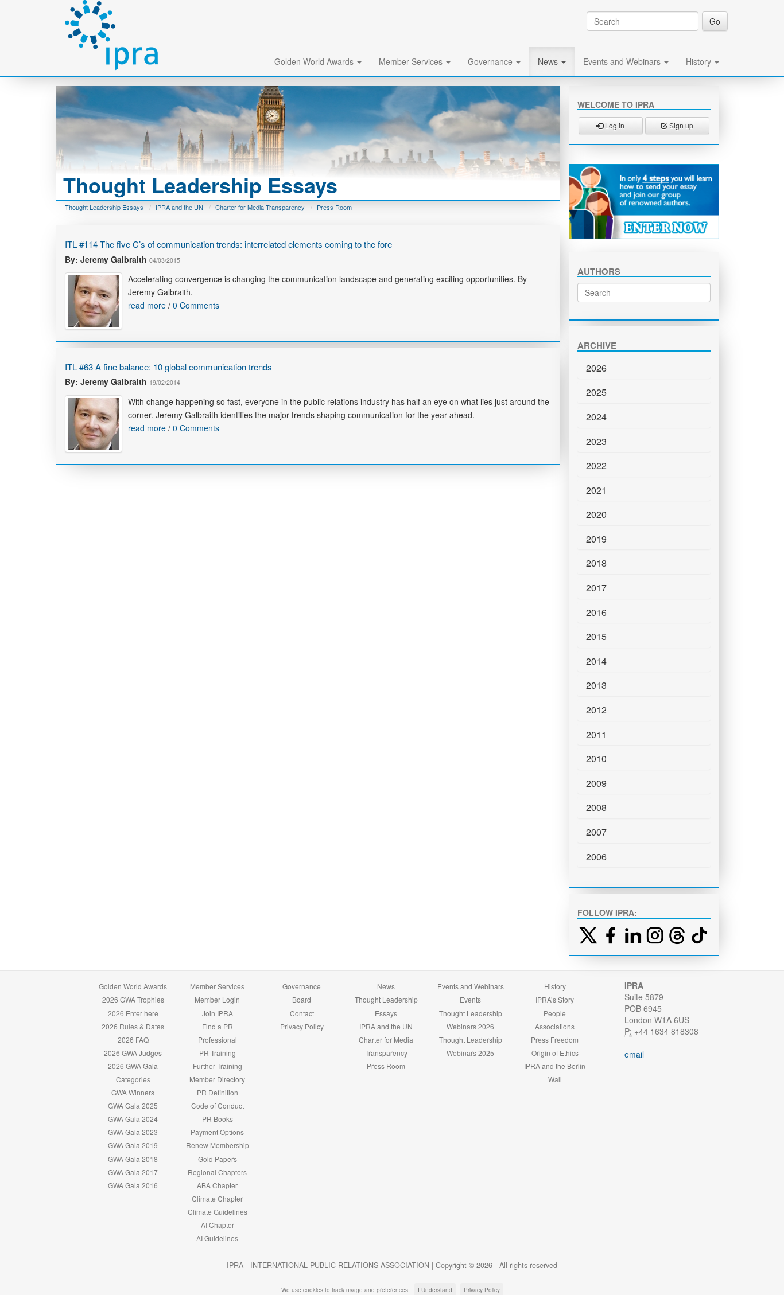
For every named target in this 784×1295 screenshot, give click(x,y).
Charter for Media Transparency (260, 207)
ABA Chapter (217, 1185)
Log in (613, 125)
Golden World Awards (315, 61)
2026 (596, 368)
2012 (596, 709)
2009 (596, 783)
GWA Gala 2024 (133, 1119)
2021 (596, 490)
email (634, 1054)
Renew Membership (217, 1145)
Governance (491, 61)
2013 (596, 685)
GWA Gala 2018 (133, 1159)
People (555, 1013)
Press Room (334, 207)
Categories (133, 1079)
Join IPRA (217, 1013)
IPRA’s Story (554, 999)
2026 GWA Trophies (133, 999)
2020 (596, 514)
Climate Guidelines (217, 1211)
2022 (596, 465)
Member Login (217, 999)
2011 (596, 734)
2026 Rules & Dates (133, 1026)
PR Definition (217, 1092)
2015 (596, 636)
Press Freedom (555, 1039)
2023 (596, 441)
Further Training (217, 1066)
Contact (302, 1013)
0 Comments (196, 305)
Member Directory (217, 1079)
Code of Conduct (217, 1105)
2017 (596, 587)
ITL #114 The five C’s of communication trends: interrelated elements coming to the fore (228, 244)
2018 (596, 563)
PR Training (217, 1053)
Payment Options (217, 1132)
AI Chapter (217, 1225)
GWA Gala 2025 (133, 1105)
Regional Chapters (217, 1172)
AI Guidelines (217, 1238)
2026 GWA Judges (133, 1053)
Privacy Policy (302, 1026)
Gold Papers (217, 1159)
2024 (596, 416)
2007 (596, 831)
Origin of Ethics (555, 1053)
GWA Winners (132, 1092)
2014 (596, 661)
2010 (596, 758)
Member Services (412, 61)
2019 (596, 538)
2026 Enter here (133, 1013)
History (699, 61)
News (549, 61)
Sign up (680, 125)
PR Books (217, 1119)
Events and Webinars (623, 61)
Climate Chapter (217, 1198)
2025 (596, 392)
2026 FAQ (133, 1039)
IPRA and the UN (179, 207)
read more (147, 305)
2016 (596, 612)
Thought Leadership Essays (104, 207)
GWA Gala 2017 (133, 1172)
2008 (596, 807)
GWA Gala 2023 (133, 1132)
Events (470, 999)
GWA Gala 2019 (133, 1145)
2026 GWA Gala (133, 1066)
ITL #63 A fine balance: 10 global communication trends (168, 367)
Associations (555, 1026)
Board (301, 999)
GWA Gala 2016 (133, 1185)
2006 (596, 856)
